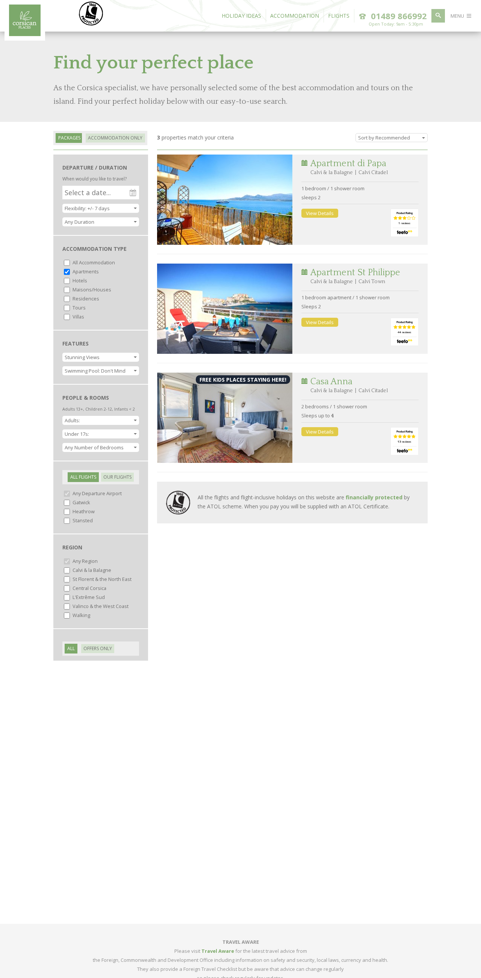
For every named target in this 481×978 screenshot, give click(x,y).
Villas (77, 316)
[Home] (25, 34)
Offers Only (97, 648)
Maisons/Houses (91, 289)
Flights (338, 15)
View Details (320, 213)
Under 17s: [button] (77, 434)
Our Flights (117, 477)
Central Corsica (88, 588)
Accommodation (294, 15)
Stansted (82, 520)
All (71, 648)
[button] (100, 221)
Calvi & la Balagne (91, 570)
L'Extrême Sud (88, 597)
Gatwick (80, 502)
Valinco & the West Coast (100, 606)
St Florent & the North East (101, 579)
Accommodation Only (115, 138)
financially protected (374, 497)
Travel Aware (217, 951)
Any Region (84, 561)
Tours (78, 307)
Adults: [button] (72, 420)
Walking (80, 615)
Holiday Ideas (241, 15)
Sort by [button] (384, 137)
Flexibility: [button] (87, 208)
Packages (69, 138)
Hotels (79, 280)
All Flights (83, 477)
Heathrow (83, 511)
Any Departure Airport (96, 493)
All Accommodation (93, 262)
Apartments (85, 271)
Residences (85, 298)
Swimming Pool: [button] (95, 370)
